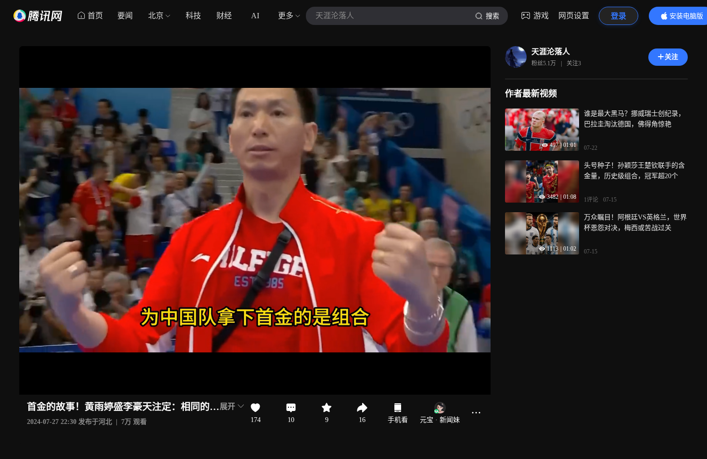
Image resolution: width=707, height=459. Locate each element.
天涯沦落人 (550, 52)
